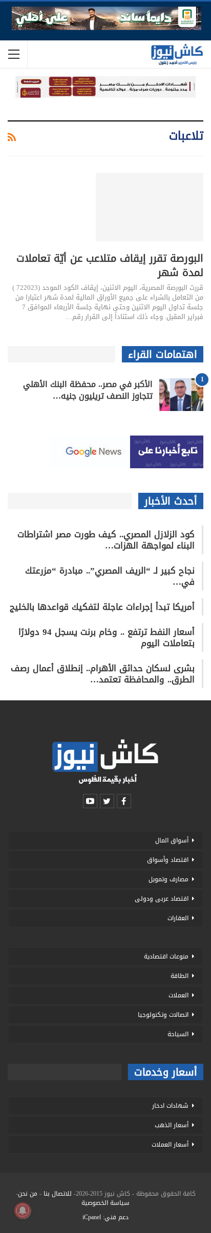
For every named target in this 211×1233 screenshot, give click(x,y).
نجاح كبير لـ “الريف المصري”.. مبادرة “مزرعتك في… (110, 576)
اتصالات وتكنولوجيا (163, 1014)
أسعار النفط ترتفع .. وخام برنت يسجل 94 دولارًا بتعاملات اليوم (106, 637)
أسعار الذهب (171, 1125)
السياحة (177, 1034)
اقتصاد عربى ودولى (161, 898)
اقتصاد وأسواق (167, 859)
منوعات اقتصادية (166, 956)
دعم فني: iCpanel (105, 1217)
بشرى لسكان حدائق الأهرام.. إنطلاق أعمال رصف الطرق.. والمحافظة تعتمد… (103, 674)
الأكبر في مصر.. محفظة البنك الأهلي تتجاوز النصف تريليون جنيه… (88, 390)
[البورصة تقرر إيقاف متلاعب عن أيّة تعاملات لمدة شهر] (149, 207)
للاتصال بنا (58, 1193)
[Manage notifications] (22, 1210)
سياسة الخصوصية (105, 1202)
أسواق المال (171, 840)
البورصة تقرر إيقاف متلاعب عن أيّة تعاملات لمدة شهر (109, 265)
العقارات (177, 918)
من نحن (27, 1193)
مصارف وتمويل (168, 879)
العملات (178, 995)
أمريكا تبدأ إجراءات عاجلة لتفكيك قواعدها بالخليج (102, 607)
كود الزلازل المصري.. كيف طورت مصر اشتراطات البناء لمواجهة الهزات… (106, 540)
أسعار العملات (170, 1144)
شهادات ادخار (170, 1105)
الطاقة (179, 975)
